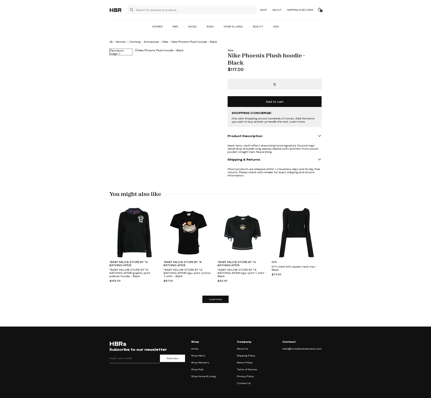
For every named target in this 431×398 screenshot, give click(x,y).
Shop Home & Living (203, 376)
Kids (276, 26)
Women (157, 26)
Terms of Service (247, 369)
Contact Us (244, 383)
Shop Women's (200, 362)
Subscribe (172, 358)
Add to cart (275, 101)
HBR (115, 10)
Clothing (135, 41)
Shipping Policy (246, 355)
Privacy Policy (245, 376)
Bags (210, 26)
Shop (263, 9)
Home (194, 348)
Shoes (192, 26)
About (277, 9)
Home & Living (233, 26)
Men (175, 26)
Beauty (258, 26)
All (110, 41)
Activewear (151, 41)
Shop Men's (198, 355)
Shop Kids (197, 369)
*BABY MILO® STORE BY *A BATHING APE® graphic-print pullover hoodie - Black (129, 273)
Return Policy (245, 362)
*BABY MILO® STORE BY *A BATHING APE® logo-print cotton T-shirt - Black (187, 273)
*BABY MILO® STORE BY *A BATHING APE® (128, 263)
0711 (274, 261)
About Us (242, 348)
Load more (215, 299)
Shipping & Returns (300, 9)
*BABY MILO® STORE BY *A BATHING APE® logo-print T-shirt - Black (242, 273)
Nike (165, 41)
